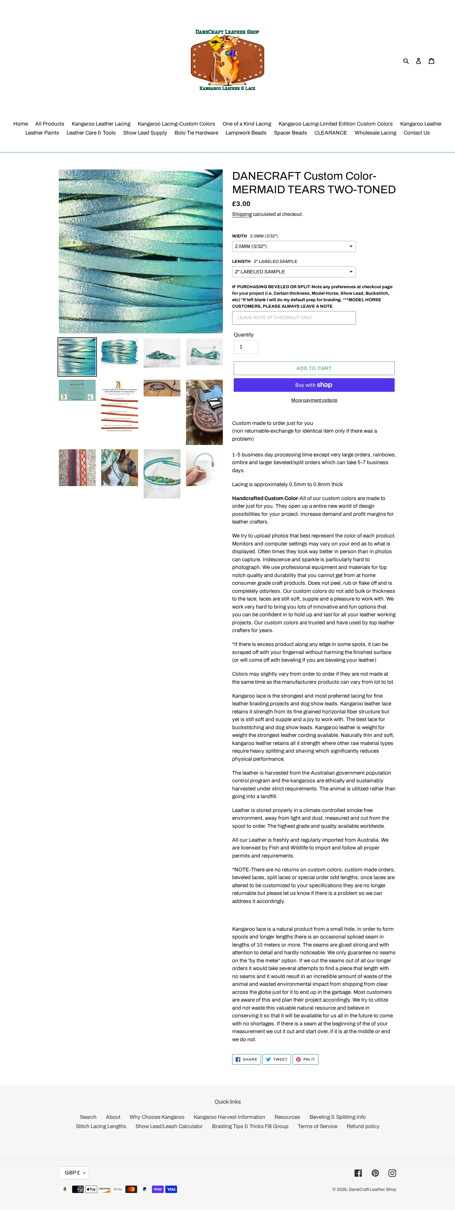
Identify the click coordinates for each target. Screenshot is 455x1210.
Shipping (242, 214)
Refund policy (363, 1126)
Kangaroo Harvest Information (229, 1117)
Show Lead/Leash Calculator (169, 1126)
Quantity (244, 335)
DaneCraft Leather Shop (372, 1189)
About (113, 1117)
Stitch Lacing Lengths (101, 1126)
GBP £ (72, 1173)
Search (88, 1117)
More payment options (314, 400)
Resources (287, 1117)
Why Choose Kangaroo (157, 1117)
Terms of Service (317, 1126)
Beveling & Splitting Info (338, 1117)
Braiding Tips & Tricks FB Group (250, 1126)
